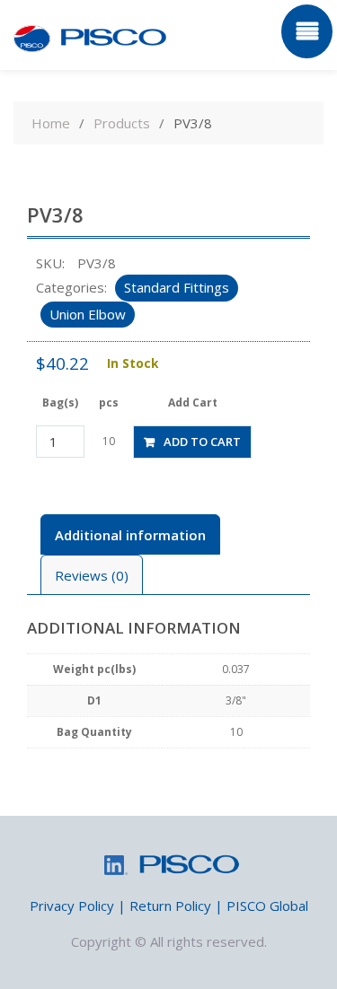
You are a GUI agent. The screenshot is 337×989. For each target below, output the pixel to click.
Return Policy (170, 906)
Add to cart (202, 441)
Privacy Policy (72, 906)
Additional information (130, 535)
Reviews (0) (92, 575)
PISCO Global (267, 906)
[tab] (130, 534)
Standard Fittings (176, 287)
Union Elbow (87, 314)
